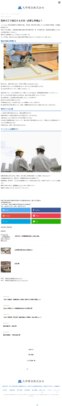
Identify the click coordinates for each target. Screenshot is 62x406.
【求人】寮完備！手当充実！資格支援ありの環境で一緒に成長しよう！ (22, 317)
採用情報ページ (17, 185)
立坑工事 (17, 263)
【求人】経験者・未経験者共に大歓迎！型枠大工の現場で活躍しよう (22, 299)
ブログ (50, 390)
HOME (5, 390)
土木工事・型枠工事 (14, 14)
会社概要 (35, 390)
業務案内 (12, 390)
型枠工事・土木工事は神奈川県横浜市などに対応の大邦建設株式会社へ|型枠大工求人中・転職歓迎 (31, 386)
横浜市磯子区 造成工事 (10, 326)
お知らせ (31, 349)
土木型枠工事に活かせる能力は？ (24, 250)
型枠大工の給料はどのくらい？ (13, 278)
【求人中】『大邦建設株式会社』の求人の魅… (27, 236)
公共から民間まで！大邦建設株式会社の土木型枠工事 (17, 308)
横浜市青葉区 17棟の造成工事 (11, 335)
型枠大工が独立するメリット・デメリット (16, 280)
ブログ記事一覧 (31, 360)
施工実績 (31, 354)
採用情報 (27, 390)
